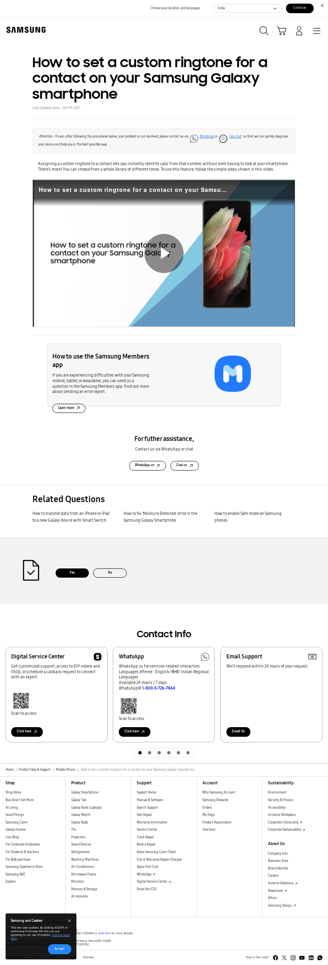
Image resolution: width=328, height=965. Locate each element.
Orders (207, 807)
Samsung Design (280, 905)
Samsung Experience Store (24, 867)
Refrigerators (80, 852)
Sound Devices (81, 844)
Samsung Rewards (215, 800)
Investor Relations (281, 883)
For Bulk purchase (18, 859)
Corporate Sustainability (285, 829)
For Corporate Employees (23, 844)
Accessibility (277, 807)
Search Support (147, 807)
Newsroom (276, 891)
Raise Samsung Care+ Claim (156, 852)
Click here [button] (24, 731)
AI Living (12, 807)
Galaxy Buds (79, 822)
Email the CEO (147, 889)
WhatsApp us (144, 465)
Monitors (77, 881)
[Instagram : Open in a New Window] (293, 958)
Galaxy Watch (80, 815)
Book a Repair (146, 844)
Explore (11, 881)
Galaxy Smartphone (84, 792)
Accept (59, 949)
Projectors (78, 837)
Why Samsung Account (218, 792)
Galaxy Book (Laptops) (86, 807)
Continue (299, 8)
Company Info (278, 853)
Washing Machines (85, 859)
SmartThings (15, 815)
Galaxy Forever (16, 829)
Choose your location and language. (175, 8)
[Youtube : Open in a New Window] (302, 958)
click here (104, 933)
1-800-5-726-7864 (158, 688)
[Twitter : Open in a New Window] (284, 958)
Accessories (79, 896)
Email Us (238, 731)
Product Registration (217, 822)
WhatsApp (207, 136)
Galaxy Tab (78, 800)
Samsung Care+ (17, 822)
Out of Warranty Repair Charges (159, 859)
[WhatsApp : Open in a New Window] (320, 958)
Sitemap (88, 957)
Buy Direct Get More (20, 800)
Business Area (278, 861)
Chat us (181, 465)
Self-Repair (144, 815)
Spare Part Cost (147, 867)
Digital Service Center (152, 881)
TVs (73, 829)
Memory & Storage (84, 889)
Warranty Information (152, 822)
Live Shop (12, 837)
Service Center (147, 829)
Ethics (272, 898)
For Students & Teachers (22, 852)
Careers (273, 875)
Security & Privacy (280, 800)
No (110, 572)
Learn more (66, 408)
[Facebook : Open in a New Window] (275, 958)
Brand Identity (278, 868)
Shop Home (13, 792)
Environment (277, 792)
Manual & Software (150, 800)
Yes (72, 572)
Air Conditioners (82, 867)
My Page (208, 815)
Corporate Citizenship (283, 822)
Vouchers (209, 829)
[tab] (140, 753)
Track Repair (145, 837)
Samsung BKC (16, 874)
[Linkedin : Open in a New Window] (311, 958)
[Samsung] (24, 29)
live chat (236, 136)
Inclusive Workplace (282, 815)
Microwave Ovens (83, 874)
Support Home (146, 792)
